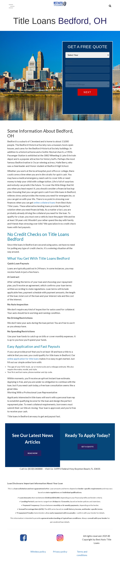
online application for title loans (23, 358)
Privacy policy (60, 551)
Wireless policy (38, 551)
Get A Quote (87, 447)
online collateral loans (44, 202)
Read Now (32, 453)
